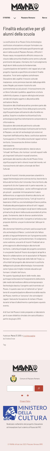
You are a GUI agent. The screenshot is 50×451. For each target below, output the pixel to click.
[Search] (39, 388)
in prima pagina (29, 336)
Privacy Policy (25, 401)
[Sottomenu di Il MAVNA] (14, 17)
